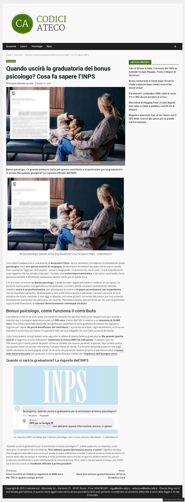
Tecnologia (36, 46)
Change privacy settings (173, 499)
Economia (11, 46)
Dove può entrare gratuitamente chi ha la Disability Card (100, 474)
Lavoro (23, 46)
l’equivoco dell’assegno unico (100, 353)
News (49, 46)
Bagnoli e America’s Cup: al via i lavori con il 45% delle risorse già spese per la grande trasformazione (152, 119)
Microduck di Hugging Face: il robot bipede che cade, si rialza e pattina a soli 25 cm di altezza (152, 106)
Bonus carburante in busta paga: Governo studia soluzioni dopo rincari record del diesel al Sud (151, 84)
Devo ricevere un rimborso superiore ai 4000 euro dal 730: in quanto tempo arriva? (34, 474)
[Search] (175, 46)
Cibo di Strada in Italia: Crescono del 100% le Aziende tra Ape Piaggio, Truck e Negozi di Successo (153, 72)
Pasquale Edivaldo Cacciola (20, 83)
